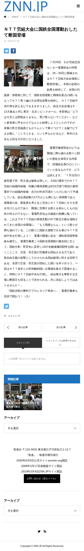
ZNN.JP (26, 6)
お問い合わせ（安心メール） (42, 478)
